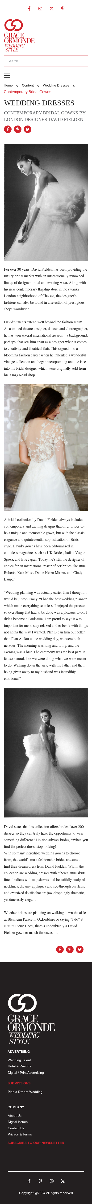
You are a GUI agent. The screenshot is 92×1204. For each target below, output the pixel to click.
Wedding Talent (19, 1060)
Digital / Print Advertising (26, 1072)
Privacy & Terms (20, 1134)
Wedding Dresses (39, 103)
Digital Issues (18, 1122)
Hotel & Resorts (19, 1066)
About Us (14, 1115)
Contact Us (16, 1128)
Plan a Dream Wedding (25, 1092)
